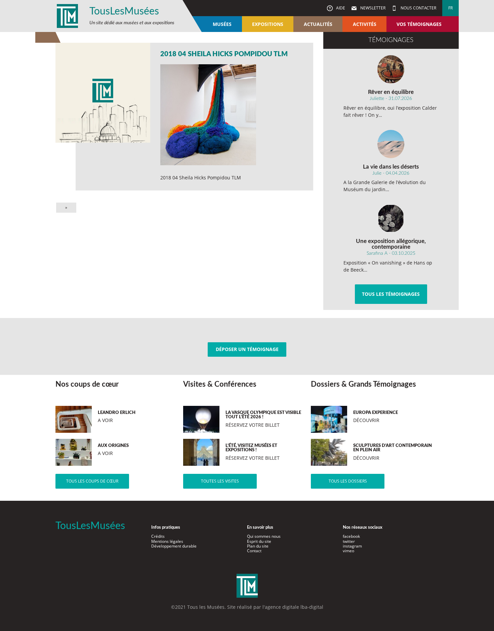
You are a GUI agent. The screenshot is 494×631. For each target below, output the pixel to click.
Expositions (267, 24)
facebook (351, 536)
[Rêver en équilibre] (391, 69)
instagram (352, 546)
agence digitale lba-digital (294, 607)
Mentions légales (167, 541)
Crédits (158, 536)
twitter (349, 541)
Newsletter (372, 8)
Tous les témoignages (391, 294)
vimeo (348, 551)
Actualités (318, 24)
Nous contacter (418, 8)
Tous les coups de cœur (92, 481)
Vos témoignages (419, 24)
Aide (340, 8)
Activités (364, 24)
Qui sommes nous (264, 536)
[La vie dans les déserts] (391, 144)
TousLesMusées (124, 11)
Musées (222, 24)
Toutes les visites (220, 481)
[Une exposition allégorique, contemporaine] (391, 218)
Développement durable (174, 546)
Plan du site (258, 546)
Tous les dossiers (348, 481)
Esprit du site (259, 541)
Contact (254, 551)
